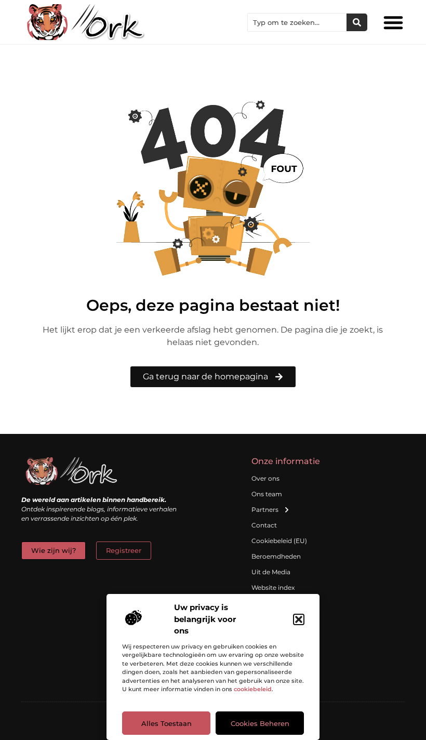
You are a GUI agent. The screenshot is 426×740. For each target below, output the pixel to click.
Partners (264, 509)
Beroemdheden (276, 556)
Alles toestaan (166, 723)
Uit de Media (270, 572)
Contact (264, 525)
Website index (273, 587)
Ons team (266, 494)
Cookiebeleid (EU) (279, 541)
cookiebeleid (253, 689)
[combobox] (297, 22)
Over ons (265, 478)
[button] (299, 619)
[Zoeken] (357, 22)
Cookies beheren (260, 723)
